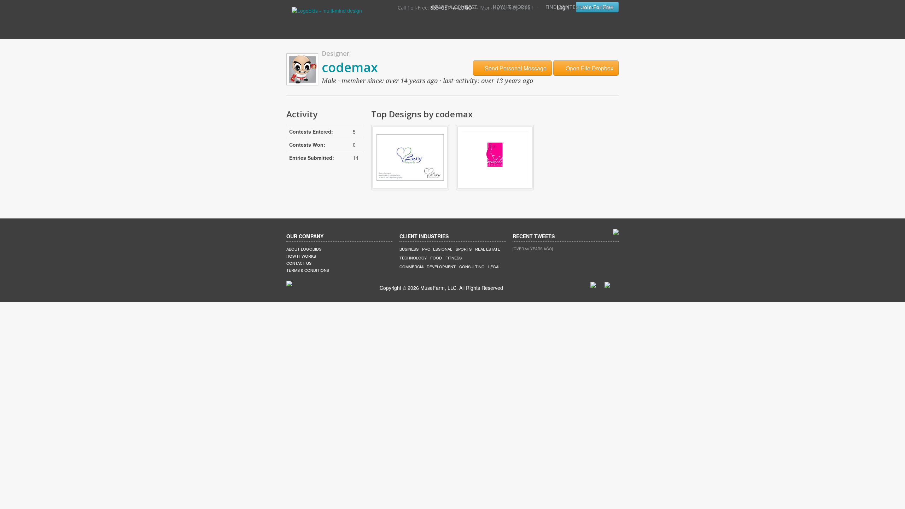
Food (436, 258)
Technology (413, 258)
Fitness (453, 258)
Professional (437, 249)
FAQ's (606, 7)
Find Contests (565, 7)
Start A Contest (455, 7)
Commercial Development (427, 266)
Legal (494, 266)
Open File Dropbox (588, 68)
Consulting (472, 266)
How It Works (511, 7)
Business (409, 249)
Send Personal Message (515, 68)
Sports (464, 249)
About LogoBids (303, 249)
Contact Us (298, 263)
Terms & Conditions (307, 270)
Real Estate (487, 249)
